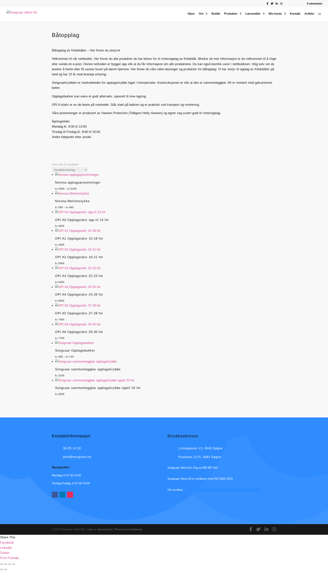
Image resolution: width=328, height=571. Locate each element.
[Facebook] (267, 4)
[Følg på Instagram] (70, 495)
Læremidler (253, 13)
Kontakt (295, 13)
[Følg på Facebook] (55, 495)
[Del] (9, 564)
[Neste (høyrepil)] (5, 569)
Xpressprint (105, 529)
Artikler (309, 13)
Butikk (215, 13)
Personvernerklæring (128, 529)
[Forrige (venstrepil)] (1, 569)
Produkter (230, 13)
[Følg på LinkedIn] (62, 495)
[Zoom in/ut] (1, 564)
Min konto (275, 13)
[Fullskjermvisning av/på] (5, 564)
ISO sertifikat (175, 489)
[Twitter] (272, 4)
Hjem (191, 13)
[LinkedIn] (277, 4)
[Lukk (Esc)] (13, 564)
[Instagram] (281, 4)
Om (201, 13)
